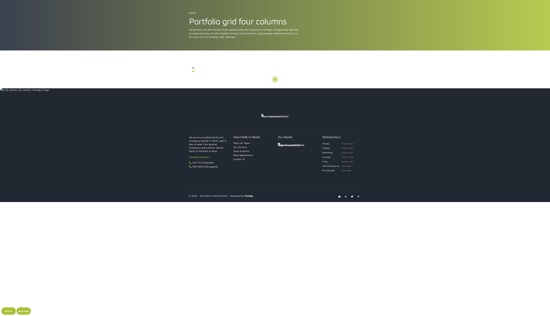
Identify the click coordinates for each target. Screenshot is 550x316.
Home (192, 12)
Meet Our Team (241, 143)
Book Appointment (243, 155)
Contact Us (239, 159)
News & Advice (241, 151)
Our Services (240, 147)
